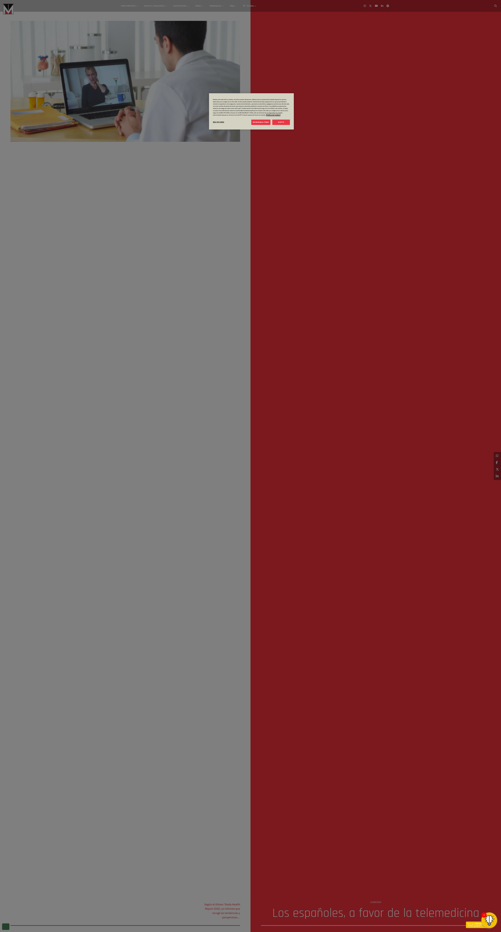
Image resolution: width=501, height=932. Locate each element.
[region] (251, 111)
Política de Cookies (273, 115)
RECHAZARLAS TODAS (261, 122)
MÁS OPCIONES (218, 122)
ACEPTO (281, 122)
